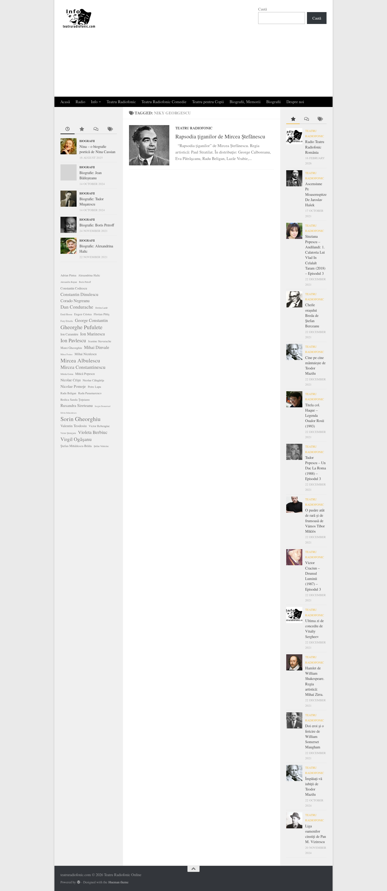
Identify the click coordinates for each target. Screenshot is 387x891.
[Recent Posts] (67, 129)
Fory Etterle (66, 321)
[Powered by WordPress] (78, 882)
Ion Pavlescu (73, 340)
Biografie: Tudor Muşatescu (91, 201)
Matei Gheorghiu (71, 348)
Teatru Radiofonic (121, 101)
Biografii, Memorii (245, 101)
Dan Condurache (76, 307)
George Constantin (91, 320)
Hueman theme (118, 882)
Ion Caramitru (69, 334)
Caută (262, 8)
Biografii (273, 101)
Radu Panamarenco (89, 393)
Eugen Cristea (83, 314)
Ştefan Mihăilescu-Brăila (76, 446)
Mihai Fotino (66, 354)
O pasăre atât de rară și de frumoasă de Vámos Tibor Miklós (315, 520)
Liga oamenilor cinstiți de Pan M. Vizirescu (315, 833)
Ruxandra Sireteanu (76, 405)
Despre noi (295, 101)
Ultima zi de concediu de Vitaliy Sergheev (314, 628)
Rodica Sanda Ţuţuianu (75, 399)
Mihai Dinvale (96, 347)
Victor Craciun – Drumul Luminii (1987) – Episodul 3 (313, 575)
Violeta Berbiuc (92, 432)
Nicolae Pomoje (73, 386)
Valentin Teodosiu (73, 425)
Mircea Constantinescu (82, 367)
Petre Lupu (94, 387)
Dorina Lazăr (101, 307)
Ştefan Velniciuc (101, 446)
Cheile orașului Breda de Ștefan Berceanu (312, 315)
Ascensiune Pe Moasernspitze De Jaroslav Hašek (316, 194)
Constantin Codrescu (73, 288)
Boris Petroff (85, 281)
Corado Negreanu (74, 300)
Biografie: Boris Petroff (96, 224)
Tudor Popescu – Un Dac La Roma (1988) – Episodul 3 (315, 468)
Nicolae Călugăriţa (93, 380)
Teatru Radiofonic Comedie (163, 101)
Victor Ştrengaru (68, 433)
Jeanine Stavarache (99, 341)
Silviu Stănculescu (68, 412)
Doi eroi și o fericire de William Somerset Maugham (314, 736)
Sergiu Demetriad (102, 406)
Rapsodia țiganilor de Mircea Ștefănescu (220, 136)
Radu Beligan (68, 393)
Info (94, 101)
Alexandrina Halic (89, 275)
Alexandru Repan (68, 281)
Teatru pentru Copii (208, 101)
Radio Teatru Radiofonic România (314, 147)
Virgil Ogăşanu (76, 439)
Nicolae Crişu (70, 380)
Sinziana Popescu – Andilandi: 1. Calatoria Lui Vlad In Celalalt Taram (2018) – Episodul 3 (315, 255)
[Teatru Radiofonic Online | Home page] (79, 18)
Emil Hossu (66, 314)
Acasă (65, 101)
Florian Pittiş (101, 314)
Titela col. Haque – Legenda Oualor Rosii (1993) (314, 415)
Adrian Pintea (68, 275)
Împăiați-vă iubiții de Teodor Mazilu (313, 786)
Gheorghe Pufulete (81, 327)
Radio (80, 101)
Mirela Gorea (66, 373)
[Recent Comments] (96, 129)
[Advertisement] (193, 66)
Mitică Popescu (85, 373)
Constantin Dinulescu (79, 294)
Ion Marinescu (92, 334)
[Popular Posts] (82, 129)
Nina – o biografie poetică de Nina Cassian (97, 149)
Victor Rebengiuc (99, 426)
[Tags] (110, 129)
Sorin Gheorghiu (80, 419)
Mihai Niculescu (86, 354)
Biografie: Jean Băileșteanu (90, 175)
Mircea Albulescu (80, 360)
